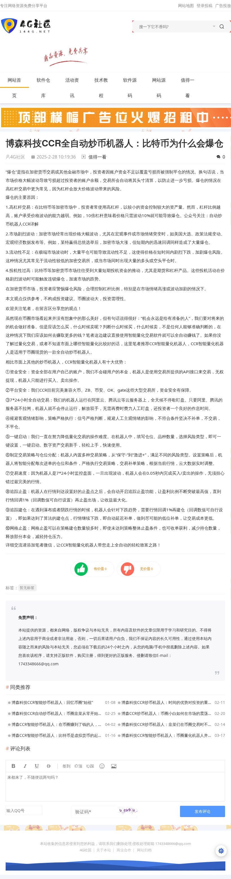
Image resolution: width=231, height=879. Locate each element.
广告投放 (223, 5)
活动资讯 (72, 88)
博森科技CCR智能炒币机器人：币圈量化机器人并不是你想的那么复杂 (167, 735)
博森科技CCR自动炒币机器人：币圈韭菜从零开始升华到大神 (57, 713)
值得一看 (187, 88)
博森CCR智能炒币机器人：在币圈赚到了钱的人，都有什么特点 (57, 724)
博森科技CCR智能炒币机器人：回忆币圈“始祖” (52, 702)
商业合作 (124, 850)
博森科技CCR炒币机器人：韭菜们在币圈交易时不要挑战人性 (167, 724)
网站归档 (144, 850)
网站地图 (186, 5)
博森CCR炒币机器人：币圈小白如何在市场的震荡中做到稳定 (167, 713)
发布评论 (202, 811)
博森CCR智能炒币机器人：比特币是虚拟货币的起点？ (57, 735)
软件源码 (130, 88)
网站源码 (159, 88)
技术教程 (101, 88)
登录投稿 (204, 5)
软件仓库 (43, 88)
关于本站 (103, 850)
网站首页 (14, 88)
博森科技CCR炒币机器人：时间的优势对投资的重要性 (167, 702)
